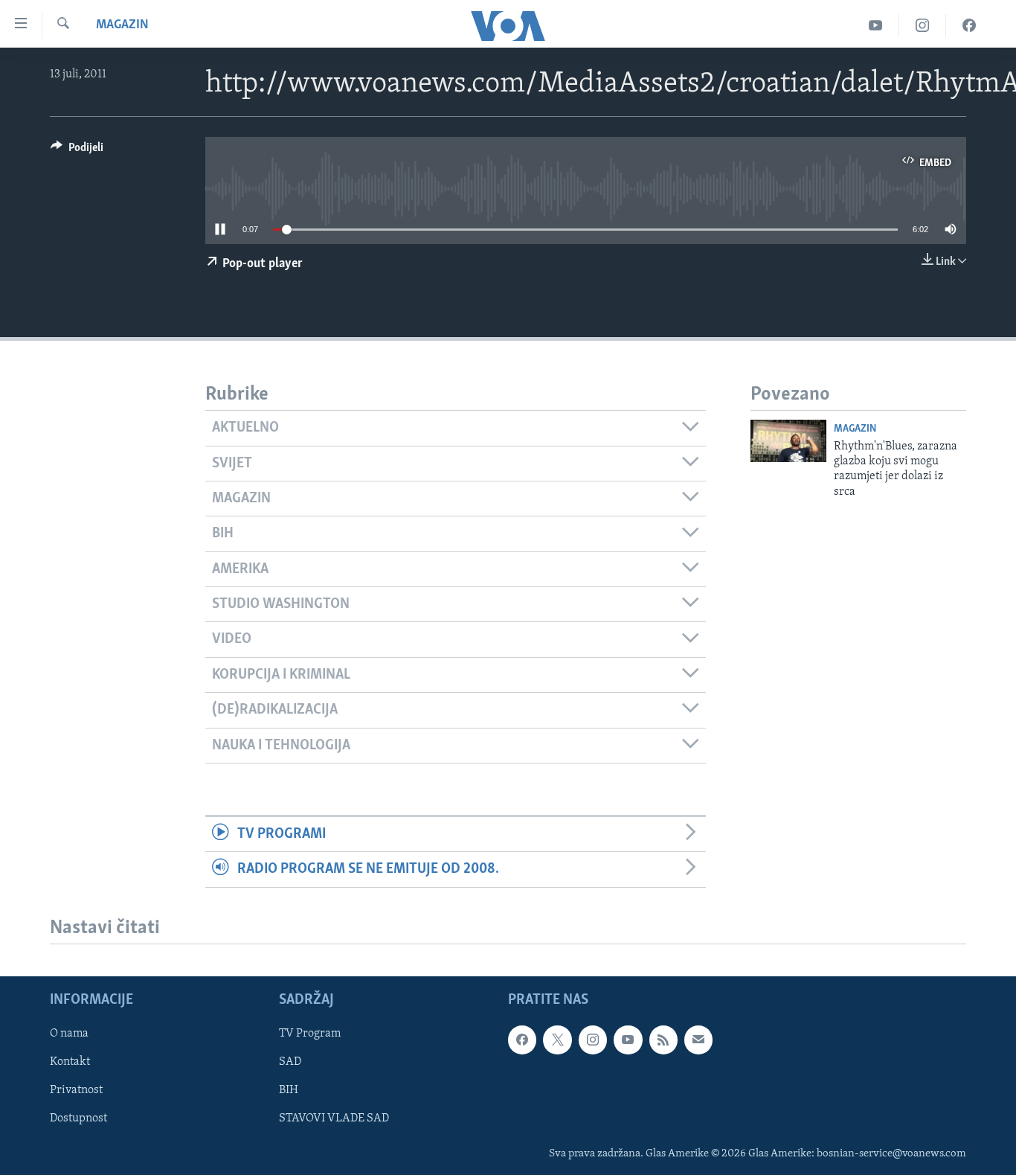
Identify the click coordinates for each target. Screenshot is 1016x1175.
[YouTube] (875, 25)
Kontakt (70, 1063)
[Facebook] (969, 25)
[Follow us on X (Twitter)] (557, 1040)
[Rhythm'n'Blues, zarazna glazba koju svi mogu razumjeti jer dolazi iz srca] (788, 441)
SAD (290, 1063)
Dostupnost (78, 1119)
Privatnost (76, 1091)
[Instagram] (922, 25)
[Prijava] (698, 1040)
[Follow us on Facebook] (522, 1040)
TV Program (310, 1034)
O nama (69, 1034)
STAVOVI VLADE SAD (334, 1119)
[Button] (77, 151)
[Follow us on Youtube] (628, 1040)
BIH (288, 1091)
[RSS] (663, 1040)
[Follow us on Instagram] (593, 1040)
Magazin (122, 25)
